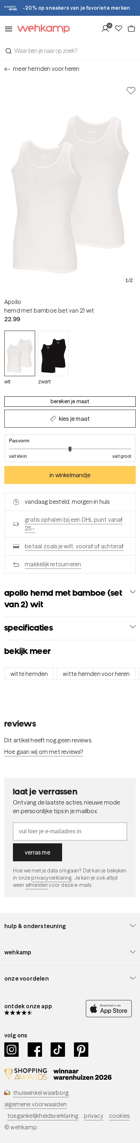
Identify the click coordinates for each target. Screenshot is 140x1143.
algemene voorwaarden (35, 1104)
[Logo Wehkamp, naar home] (41, 28)
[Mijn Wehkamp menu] (107, 29)
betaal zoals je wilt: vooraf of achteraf (74, 546)
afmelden (36, 885)
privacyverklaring (51, 878)
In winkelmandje (70, 475)
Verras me (37, 852)
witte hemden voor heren (96, 673)
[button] (70, 448)
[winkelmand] (131, 29)
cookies (119, 1115)
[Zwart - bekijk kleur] (53, 353)
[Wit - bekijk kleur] (19, 353)
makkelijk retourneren (53, 564)
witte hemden (29, 673)
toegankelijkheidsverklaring (42, 1115)
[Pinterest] (81, 1049)
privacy (93, 1115)
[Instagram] (11, 1049)
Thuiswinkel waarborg (41, 1092)
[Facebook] (35, 1049)
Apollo (12, 301)
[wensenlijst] (120, 29)
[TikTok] (58, 1049)
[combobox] (70, 50)
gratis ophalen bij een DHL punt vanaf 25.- (73, 524)
